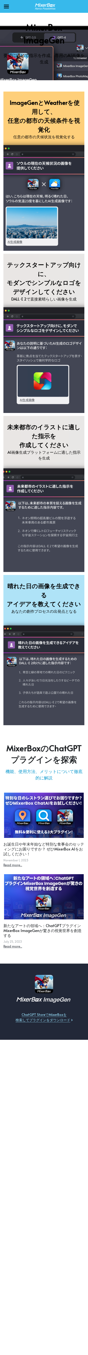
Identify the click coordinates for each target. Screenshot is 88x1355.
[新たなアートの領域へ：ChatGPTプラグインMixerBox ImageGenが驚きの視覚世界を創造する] (43, 896)
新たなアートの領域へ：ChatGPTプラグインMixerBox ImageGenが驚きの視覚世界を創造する (42, 930)
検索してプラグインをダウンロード (43, 1019)
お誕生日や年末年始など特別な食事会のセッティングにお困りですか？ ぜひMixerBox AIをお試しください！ (43, 848)
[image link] (44, 6)
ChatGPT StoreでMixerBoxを (44, 1014)
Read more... (12, 864)
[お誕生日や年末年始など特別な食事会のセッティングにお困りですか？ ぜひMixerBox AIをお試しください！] (43, 815)
